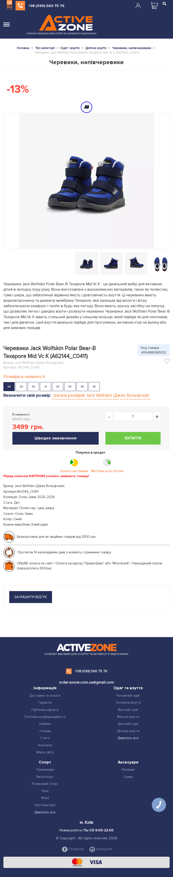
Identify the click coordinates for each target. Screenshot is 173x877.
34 (82, 386)
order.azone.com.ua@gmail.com (86, 682)
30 (33, 386)
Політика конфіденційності (45, 717)
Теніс (45, 791)
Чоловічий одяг (128, 696)
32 (57, 386)
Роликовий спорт (45, 784)
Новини (45, 724)
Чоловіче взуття (128, 703)
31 (45, 386)
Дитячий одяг (128, 724)
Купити (133, 438)
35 (94, 386)
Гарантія (45, 703)
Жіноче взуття (128, 717)
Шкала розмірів (101, 395)
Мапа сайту (45, 752)
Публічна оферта (45, 710)
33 (69, 386)
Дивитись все (128, 738)
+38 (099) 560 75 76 (46, 6)
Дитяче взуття (128, 731)
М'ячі (45, 798)
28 (9, 386)
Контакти (45, 745)
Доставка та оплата (45, 696)
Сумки (128, 777)
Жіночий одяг (128, 710)
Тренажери (45, 770)
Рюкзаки (128, 770)
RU (9, 7)
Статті (45, 738)
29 (21, 386)
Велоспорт (45, 777)
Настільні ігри (44, 805)
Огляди (45, 731)
